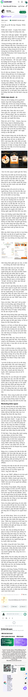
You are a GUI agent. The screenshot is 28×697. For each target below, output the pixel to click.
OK (23, 669)
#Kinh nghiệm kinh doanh (8, 636)
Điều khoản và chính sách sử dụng (14, 660)
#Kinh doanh (4, 20)
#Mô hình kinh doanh (7, 633)
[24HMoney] (6, 2)
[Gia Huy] (3, 11)
